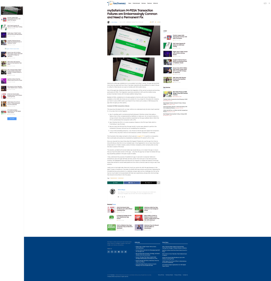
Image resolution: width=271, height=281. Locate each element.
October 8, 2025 (171, 104)
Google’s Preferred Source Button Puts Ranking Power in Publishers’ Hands (14, 42)
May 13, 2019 (122, 22)
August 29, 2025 (179, 108)
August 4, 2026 (148, 221)
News (129, 3)
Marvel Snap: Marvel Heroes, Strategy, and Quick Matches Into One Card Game (148, 254)
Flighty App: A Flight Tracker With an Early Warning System (14, 33)
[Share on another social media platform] (158, 182)
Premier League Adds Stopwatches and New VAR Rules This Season (13, 19)
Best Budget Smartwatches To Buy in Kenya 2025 (175, 114)
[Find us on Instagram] (115, 252)
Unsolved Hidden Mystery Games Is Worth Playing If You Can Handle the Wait (146, 264)
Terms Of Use (161, 274)
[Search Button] (269, 3)
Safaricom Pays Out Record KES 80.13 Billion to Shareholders (151, 226)
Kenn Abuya (114, 22)
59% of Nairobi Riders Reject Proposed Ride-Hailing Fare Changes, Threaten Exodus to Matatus (14, 71)
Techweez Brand (169, 274)
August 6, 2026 (120, 220)
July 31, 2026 (147, 229)
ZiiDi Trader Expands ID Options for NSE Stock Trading (14, 26)
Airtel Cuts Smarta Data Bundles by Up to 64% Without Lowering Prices (14, 95)
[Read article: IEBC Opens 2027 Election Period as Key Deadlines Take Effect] (167, 80)
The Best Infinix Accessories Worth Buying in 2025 (175, 99)
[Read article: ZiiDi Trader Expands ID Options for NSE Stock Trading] (167, 46)
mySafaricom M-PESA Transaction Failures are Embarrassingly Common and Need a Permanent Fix (12, 9)
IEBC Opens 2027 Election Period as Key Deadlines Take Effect (14, 63)
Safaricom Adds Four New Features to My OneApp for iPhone (151, 209)
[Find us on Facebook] (108, 252)
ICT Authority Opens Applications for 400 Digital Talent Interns (14, 111)
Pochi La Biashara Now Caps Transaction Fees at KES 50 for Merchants (125, 226)
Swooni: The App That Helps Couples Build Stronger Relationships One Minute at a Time (146, 257)
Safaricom (120, 178)
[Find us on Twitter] (112, 252)
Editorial (155, 3)
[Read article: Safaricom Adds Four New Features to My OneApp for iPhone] (139, 210)
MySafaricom (114, 178)
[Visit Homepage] (116, 3)
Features (149, 3)
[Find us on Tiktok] (125, 252)
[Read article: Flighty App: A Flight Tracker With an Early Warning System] (167, 54)
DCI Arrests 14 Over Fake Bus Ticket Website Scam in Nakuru (14, 87)
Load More (11, 118)
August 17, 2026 (148, 212)
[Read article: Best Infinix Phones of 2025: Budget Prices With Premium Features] (167, 94)
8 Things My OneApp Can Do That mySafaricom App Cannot (124, 217)
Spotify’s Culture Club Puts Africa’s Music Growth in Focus (14, 79)
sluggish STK (140, 136)
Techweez (113, 274)
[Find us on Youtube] (118, 252)
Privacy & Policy (177, 274)
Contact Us (185, 274)
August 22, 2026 (177, 40)
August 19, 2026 (120, 212)
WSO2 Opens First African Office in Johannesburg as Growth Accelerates (13, 103)
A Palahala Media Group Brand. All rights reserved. (118, 276)
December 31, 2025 (177, 96)
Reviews (144, 3)
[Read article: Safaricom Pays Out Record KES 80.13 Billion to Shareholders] (139, 227)
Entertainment (136, 3)
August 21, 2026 (177, 48)
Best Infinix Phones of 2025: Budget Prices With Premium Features (180, 93)
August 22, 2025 (171, 111)
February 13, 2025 (167, 115)
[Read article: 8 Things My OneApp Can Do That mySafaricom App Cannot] (111, 218)
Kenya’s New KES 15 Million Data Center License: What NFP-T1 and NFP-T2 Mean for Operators (15, 54)
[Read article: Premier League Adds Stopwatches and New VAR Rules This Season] (167, 38)
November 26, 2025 (168, 100)
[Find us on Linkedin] (122, 252)
